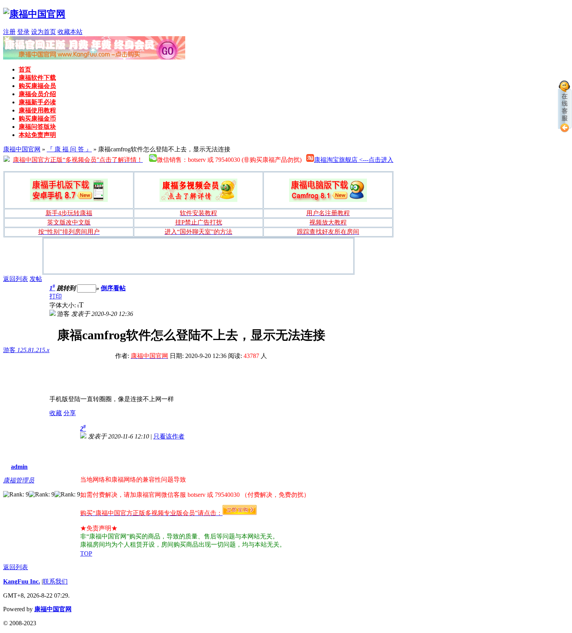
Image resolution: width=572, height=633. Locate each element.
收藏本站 (70, 31)
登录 (23, 31)
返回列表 (15, 278)
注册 (9, 31)
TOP (86, 553)
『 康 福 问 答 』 (69, 149)
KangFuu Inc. (21, 581)
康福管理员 (18, 480)
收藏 (55, 413)
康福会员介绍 (37, 94)
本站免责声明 (37, 135)
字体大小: (63, 305)
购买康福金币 (37, 118)
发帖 (36, 278)
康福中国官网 (21, 149)
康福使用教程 (37, 110)
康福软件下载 (37, 77)
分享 (69, 413)
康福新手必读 (37, 102)
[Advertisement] (198, 256)
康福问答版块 (37, 126)
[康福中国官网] (34, 14)
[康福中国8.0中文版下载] (328, 190)
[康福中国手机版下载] (69, 190)
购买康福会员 (37, 85)
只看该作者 (168, 436)
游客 (26, 350)
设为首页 (43, 31)
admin (19, 466)
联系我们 (55, 581)
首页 (25, 69)
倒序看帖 (113, 288)
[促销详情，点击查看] (94, 57)
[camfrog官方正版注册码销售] (198, 190)
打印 (55, 296)
